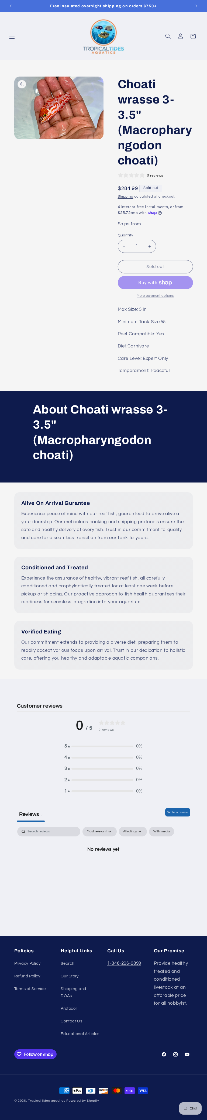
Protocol (69, 1009)
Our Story (70, 976)
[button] (12, 36)
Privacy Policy (27, 964)
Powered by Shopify (82, 1100)
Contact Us (71, 1021)
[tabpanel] (103, 867)
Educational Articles (80, 1034)
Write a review (177, 812)
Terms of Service (30, 989)
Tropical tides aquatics (46, 1100)
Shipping (125, 196)
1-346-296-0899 (124, 963)
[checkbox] (161, 831)
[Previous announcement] (11, 6)
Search (67, 964)
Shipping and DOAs (73, 992)
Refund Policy (27, 976)
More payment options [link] (155, 296)
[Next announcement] (196, 6)
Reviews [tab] (31, 814)
